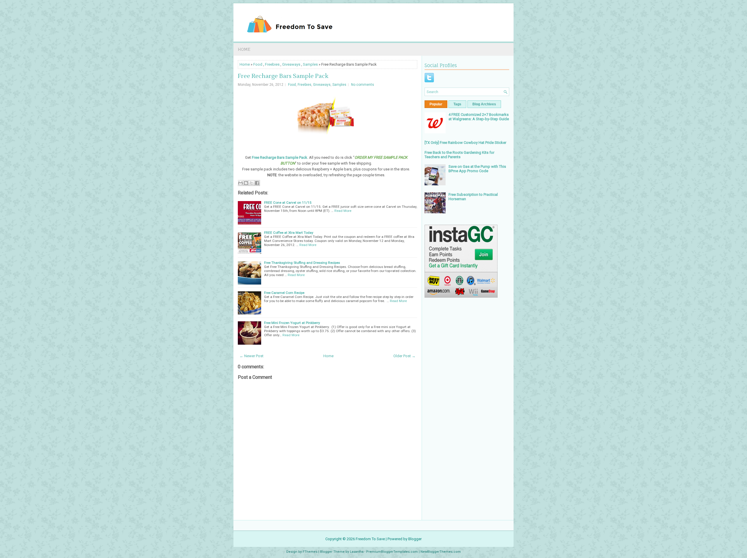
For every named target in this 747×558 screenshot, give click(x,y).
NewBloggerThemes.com (440, 552)
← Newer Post (251, 356)
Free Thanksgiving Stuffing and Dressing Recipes (302, 263)
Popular (436, 104)
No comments (362, 85)
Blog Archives (484, 104)
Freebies (272, 64)
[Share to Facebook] (257, 183)
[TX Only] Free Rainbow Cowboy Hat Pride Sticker (465, 142)
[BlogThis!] (246, 183)
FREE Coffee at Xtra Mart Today (288, 233)
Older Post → (404, 356)
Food (257, 64)
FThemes (310, 552)
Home (244, 49)
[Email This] (240, 183)
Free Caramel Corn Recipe (284, 293)
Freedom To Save (370, 539)
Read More (342, 211)
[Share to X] (251, 183)
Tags (457, 104)
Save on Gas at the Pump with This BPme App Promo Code (477, 168)
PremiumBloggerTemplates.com (392, 552)
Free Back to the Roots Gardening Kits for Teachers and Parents (459, 154)
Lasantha (357, 552)
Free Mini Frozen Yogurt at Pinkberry (292, 323)
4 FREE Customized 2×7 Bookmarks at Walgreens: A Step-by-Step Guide (478, 116)
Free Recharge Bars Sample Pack (283, 76)
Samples (310, 64)
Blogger (415, 539)
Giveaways (291, 64)
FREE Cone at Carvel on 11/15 (288, 202)
